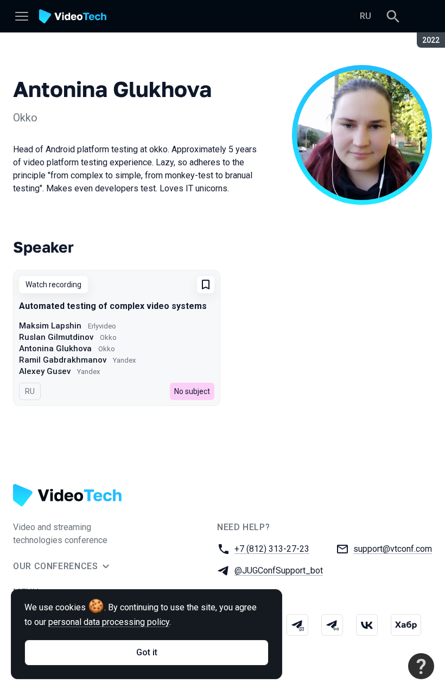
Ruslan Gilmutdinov (56, 337)
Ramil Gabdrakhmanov (62, 360)
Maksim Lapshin (50, 325)
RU (365, 16)
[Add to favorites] (205, 284)
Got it (146, 652)
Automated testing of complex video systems (113, 306)
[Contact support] (421, 666)
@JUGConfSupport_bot (278, 570)
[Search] (393, 16)
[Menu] (22, 16)
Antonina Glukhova (55, 348)
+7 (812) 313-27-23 (271, 549)
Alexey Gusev (45, 371)
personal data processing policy (108, 622)
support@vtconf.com (392, 549)
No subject (192, 391)
